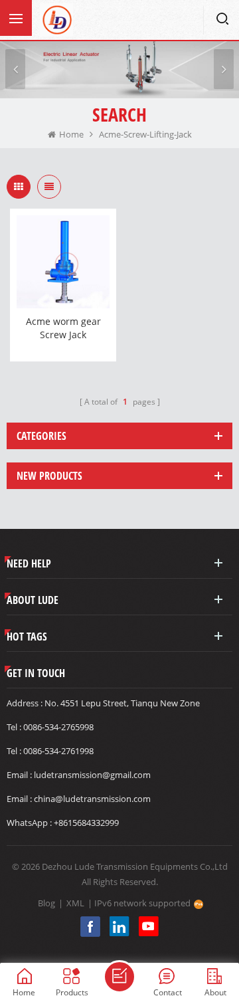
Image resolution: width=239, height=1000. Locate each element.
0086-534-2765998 (58, 727)
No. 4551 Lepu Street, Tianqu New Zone (122, 703)
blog (46, 903)
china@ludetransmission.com (92, 799)
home (71, 134)
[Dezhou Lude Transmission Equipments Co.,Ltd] (56, 20)
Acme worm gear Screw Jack (63, 328)
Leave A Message (119, 976)
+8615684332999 (86, 823)
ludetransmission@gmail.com (92, 775)
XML (75, 903)
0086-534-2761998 (58, 751)
